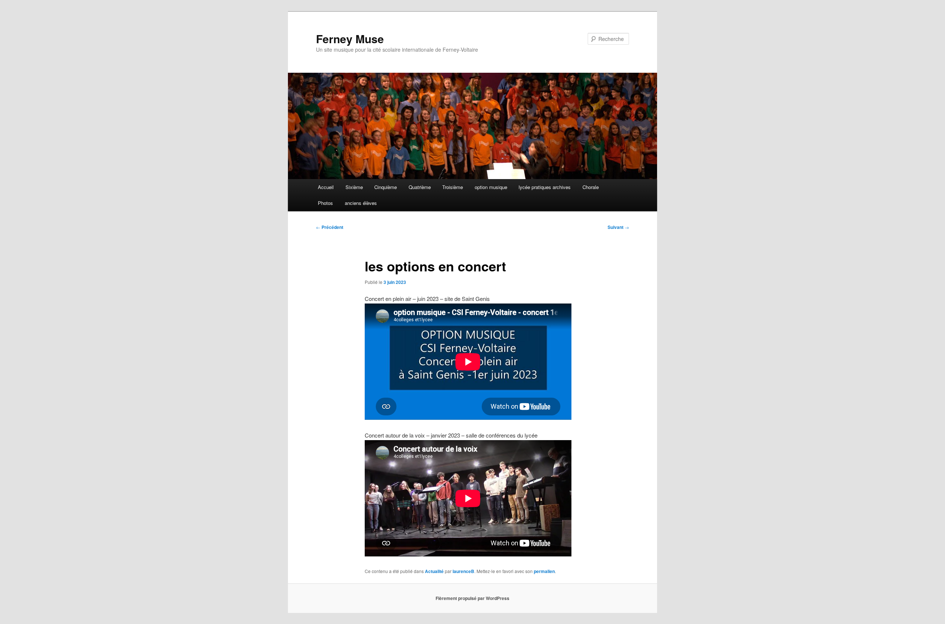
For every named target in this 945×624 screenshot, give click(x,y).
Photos (325, 202)
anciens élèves (361, 202)
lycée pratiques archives (545, 187)
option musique (491, 187)
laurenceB (463, 571)
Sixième (354, 187)
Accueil (326, 187)
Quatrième (420, 187)
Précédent (329, 227)
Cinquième (385, 187)
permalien (544, 571)
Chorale (591, 187)
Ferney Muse (350, 39)
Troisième (452, 187)
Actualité (434, 571)
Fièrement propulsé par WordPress (472, 598)
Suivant (618, 227)
